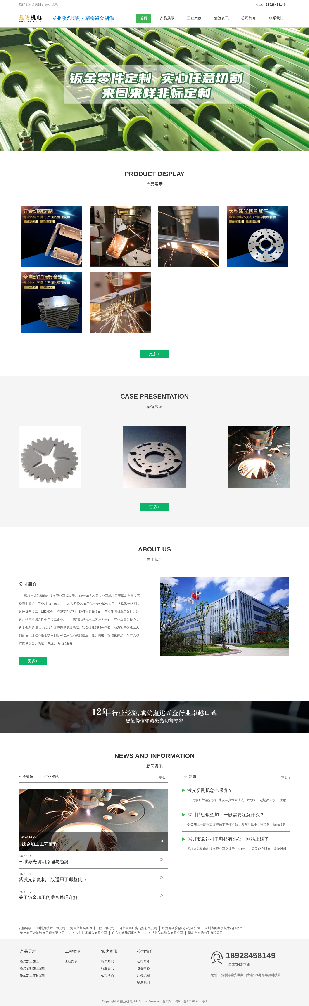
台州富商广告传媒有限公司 (138, 928)
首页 (143, 18)
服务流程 (143, 975)
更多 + (163, 778)
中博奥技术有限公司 (51, 928)
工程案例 (194, 18)
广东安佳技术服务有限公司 (88, 933)
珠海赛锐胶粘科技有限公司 (181, 928)
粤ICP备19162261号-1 (191, 1001)
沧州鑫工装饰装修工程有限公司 (42, 933)
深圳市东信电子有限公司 (205, 933)
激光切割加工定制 (32, 968)
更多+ (154, 354)
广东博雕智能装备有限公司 (164, 933)
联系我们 (276, 18)
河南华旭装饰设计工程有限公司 (92, 928)
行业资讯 (51, 777)
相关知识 (26, 777)
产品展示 (167, 18)
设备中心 (143, 968)
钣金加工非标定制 (32, 975)
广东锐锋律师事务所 (126, 933)
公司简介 (248, 18)
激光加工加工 (29, 961)
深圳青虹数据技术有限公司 (224, 928)
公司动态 (189, 777)
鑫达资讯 (221, 18)
